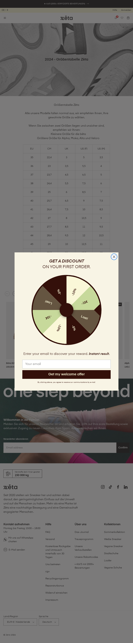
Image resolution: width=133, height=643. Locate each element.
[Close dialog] (114, 257)
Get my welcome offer (66, 374)
